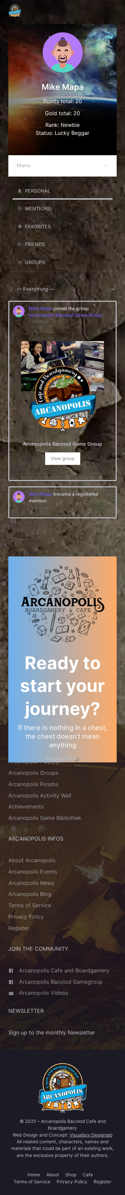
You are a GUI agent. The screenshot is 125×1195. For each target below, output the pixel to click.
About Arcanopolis (31, 860)
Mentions (38, 208)
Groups (35, 262)
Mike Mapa (40, 308)
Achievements (26, 806)
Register (18, 928)
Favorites (38, 226)
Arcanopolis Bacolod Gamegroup (61, 981)
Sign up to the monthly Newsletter (51, 1032)
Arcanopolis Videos (43, 992)
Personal (37, 191)
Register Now (63, 758)
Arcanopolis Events (32, 871)
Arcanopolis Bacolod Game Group (65, 315)
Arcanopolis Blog (29, 894)
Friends (35, 244)
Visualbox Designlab (91, 1135)
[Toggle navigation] (112, 10)
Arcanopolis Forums (33, 784)
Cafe (88, 1174)
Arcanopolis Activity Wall (39, 795)
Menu (23, 165)
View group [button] (63, 458)
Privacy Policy (26, 916)
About (52, 1174)
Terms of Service (29, 905)
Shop (70, 1174)
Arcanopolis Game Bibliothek (44, 817)
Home (33, 1174)
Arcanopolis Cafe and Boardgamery (64, 970)
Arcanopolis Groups (33, 772)
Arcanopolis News (31, 883)
